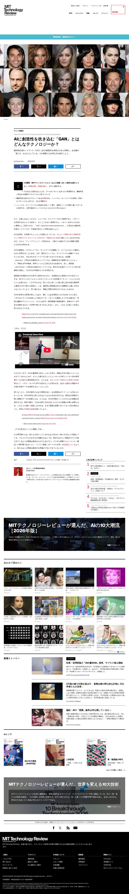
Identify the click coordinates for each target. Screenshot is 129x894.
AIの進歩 (27, 191)
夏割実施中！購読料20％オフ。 (64, 37)
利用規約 (81, 862)
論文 (24, 380)
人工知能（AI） (65, 460)
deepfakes (29, 460)
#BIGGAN (31, 415)
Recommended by (112, 651)
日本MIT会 (107, 865)
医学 (44, 301)
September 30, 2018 (49, 424)
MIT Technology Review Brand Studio (78, 675)
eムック (95, 13)
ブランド (56, 859)
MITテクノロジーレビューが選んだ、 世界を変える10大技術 (64, 784)
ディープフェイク (33, 241)
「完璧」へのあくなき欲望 (74, 762)
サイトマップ (7, 865)
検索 (104, 6)
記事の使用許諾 (58, 868)
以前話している (70, 445)
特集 (88, 13)
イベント (104, 13)
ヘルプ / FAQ (7, 859)
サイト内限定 (19, 131)
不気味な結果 (29, 409)
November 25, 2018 (48, 323)
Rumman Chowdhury (74, 725)
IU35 (70, 13)
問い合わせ (7, 862)
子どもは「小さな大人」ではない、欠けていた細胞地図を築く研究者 (107, 498)
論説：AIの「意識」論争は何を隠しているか (87, 710)
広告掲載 (56, 865)
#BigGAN (25, 314)
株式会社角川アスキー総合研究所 (21, 879)
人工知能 (57, 460)
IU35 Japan (107, 859)
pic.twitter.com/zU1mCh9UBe (66, 317)
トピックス (79, 13)
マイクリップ (95, 6)
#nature (52, 415)
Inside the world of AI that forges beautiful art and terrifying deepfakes (37, 134)
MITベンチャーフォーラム (113, 868)
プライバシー (83, 865)
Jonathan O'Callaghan (74, 701)
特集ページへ (112, 545)
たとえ (16, 282)
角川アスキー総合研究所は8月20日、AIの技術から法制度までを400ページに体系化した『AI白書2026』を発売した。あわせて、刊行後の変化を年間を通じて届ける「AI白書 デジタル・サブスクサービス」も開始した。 (95, 669)
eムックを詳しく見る (114, 770)
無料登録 (115, 12)
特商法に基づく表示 (10, 868)
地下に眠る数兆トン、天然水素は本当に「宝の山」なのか (107, 466)
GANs (34, 460)
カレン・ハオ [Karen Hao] (35, 468)
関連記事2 (42, 186)
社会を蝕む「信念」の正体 (116, 762)
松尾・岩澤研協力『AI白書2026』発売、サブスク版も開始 (107, 477)
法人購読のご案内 (34, 865)
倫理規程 (81, 859)
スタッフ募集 (58, 862)
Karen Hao (20, 161)
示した (47, 376)
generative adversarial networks (45, 460)
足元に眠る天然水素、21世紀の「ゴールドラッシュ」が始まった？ (107, 488)
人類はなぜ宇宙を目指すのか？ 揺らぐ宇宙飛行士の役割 (108, 507)
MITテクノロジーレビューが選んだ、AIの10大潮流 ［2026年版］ (64, 528)
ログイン (85, 6)
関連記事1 (32, 186)
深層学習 (45, 198)
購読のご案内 (75, 6)
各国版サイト (108, 862)
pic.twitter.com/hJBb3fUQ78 (57, 418)
